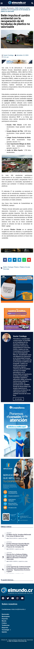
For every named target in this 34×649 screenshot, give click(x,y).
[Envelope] (22, 598)
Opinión (4, 632)
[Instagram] (17, 598)
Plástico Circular (25, 267)
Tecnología (5, 630)
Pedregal (10, 267)
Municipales (10, 8)
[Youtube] (12, 598)
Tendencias (5, 625)
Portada (3, 8)
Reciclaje (6, 269)
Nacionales (5, 614)
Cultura (4, 623)
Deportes (5, 618)
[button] (1, 3)
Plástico (16, 267)
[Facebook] (3, 598)
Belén (5, 267)
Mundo (4, 621)
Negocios (5, 627)
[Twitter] (8, 598)
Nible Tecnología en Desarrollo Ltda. (18, 641)
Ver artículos (18, 399)
